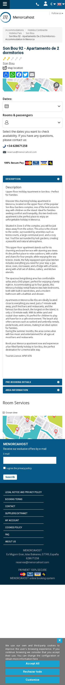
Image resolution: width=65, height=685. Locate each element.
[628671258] (37, 4)
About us (10, 541)
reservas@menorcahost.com (22, 152)
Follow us (57, 13)
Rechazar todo (32, 671)
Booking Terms (13, 499)
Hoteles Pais (15, 33)
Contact (10, 506)
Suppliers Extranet (16, 513)
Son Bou (30, 33)
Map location (15, 68)
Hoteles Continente (37, 30)
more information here (25, 658)
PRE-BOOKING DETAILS (18, 382)
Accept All (32, 663)
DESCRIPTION (13, 179)
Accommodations (14, 30)
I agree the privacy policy (19, 468)
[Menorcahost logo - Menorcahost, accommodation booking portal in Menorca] (32, 17)
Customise (32, 679)
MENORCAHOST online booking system (32, 578)
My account (12, 520)
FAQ (7, 534)
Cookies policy (13, 527)
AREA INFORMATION (17, 390)
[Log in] (45, 4)
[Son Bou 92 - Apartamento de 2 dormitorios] (32, 84)
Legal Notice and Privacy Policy (23, 492)
